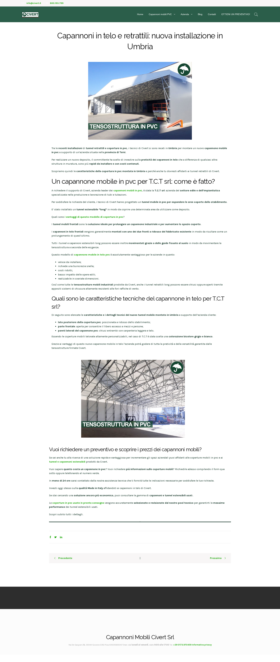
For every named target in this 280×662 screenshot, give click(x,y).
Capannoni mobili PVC (160, 14)
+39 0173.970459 (182, 645)
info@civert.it (33, 3)
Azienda (185, 14)
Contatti (212, 14)
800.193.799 (57, 3)
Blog (200, 14)
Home (140, 14)
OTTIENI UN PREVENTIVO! (235, 14)
